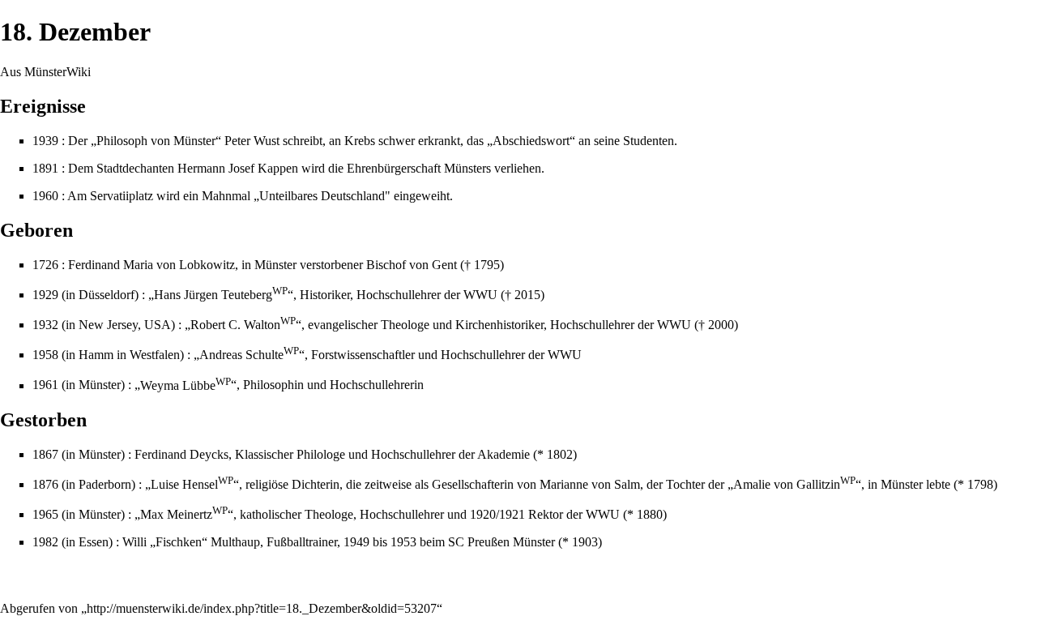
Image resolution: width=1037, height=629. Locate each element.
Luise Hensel (192, 484)
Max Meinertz (184, 514)
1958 (45, 355)
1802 (560, 454)
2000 (721, 325)
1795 (487, 265)
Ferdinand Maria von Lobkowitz (151, 265)
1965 (45, 514)
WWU (480, 295)
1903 (585, 542)
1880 (650, 514)
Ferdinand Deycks (181, 454)
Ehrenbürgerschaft (394, 168)
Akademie (503, 454)
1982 (45, 542)
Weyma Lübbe (185, 385)
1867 (45, 454)
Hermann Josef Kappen (237, 168)
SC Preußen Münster (501, 542)
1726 (45, 265)
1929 (45, 295)
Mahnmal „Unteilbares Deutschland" (296, 196)
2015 (527, 295)
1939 (45, 141)
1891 (45, 168)
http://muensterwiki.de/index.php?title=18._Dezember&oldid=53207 (262, 608)
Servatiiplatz (121, 196)
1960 (45, 196)
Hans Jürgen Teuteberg (221, 295)
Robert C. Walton (243, 325)
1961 (45, 385)
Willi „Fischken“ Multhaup (191, 542)
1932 (45, 325)
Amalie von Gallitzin (794, 484)
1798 (980, 484)
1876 (45, 484)
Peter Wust (252, 141)
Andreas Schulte (249, 355)
